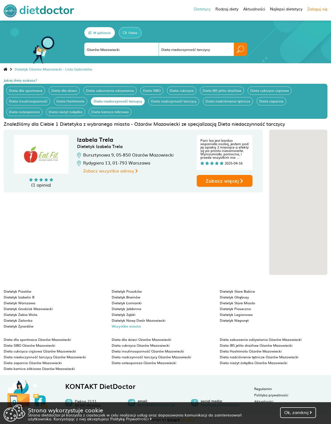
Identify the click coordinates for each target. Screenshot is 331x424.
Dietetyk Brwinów (126, 297)
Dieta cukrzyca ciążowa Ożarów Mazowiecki (40, 351)
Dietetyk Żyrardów (18, 326)
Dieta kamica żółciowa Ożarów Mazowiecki (39, 368)
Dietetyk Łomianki (127, 302)
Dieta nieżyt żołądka (65, 111)
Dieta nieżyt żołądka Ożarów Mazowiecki (253, 362)
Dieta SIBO (152, 90)
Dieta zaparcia (271, 101)
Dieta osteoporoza (24, 111)
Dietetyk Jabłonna (126, 308)
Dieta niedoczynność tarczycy (118, 101)
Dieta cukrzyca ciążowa (269, 90)
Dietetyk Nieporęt (234, 320)
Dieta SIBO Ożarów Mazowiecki (29, 345)
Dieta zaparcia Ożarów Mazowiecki (33, 362)
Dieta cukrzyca (182, 90)
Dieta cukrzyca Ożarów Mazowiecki (141, 345)
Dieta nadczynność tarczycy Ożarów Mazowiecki (151, 356)
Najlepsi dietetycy (286, 9)
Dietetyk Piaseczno (235, 308)
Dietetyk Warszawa (19, 302)
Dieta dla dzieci (64, 90)
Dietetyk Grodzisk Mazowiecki (28, 308)
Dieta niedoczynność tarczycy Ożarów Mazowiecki (45, 356)
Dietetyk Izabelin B (19, 297)
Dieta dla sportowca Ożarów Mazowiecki (37, 339)
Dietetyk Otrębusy (234, 297)
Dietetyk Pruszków (127, 291)
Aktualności (264, 401)
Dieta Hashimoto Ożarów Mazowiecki (251, 351)
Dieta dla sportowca (25, 90)
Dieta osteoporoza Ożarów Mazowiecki (144, 362)
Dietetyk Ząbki (123, 314)
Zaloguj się (317, 9)
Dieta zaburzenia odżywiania (110, 90)
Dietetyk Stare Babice (237, 291)
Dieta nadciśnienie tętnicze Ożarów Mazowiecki (259, 356)
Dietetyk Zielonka (18, 320)
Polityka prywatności (271, 395)
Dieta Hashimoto (70, 101)
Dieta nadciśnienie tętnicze (227, 101)
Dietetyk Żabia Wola (20, 314)
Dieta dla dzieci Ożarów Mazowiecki (141, 339)
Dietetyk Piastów (17, 291)
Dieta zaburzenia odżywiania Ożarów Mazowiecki (261, 339)
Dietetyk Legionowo (236, 314)
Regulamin (263, 388)
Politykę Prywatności (130, 419)
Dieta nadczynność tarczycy (174, 101)
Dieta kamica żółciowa (110, 111)
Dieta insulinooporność (28, 101)
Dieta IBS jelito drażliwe (222, 90)
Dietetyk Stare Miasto (237, 302)
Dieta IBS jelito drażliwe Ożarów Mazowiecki (256, 345)
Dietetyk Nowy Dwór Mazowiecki (139, 320)
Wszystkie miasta (126, 326)
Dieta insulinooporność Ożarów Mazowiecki (148, 351)
